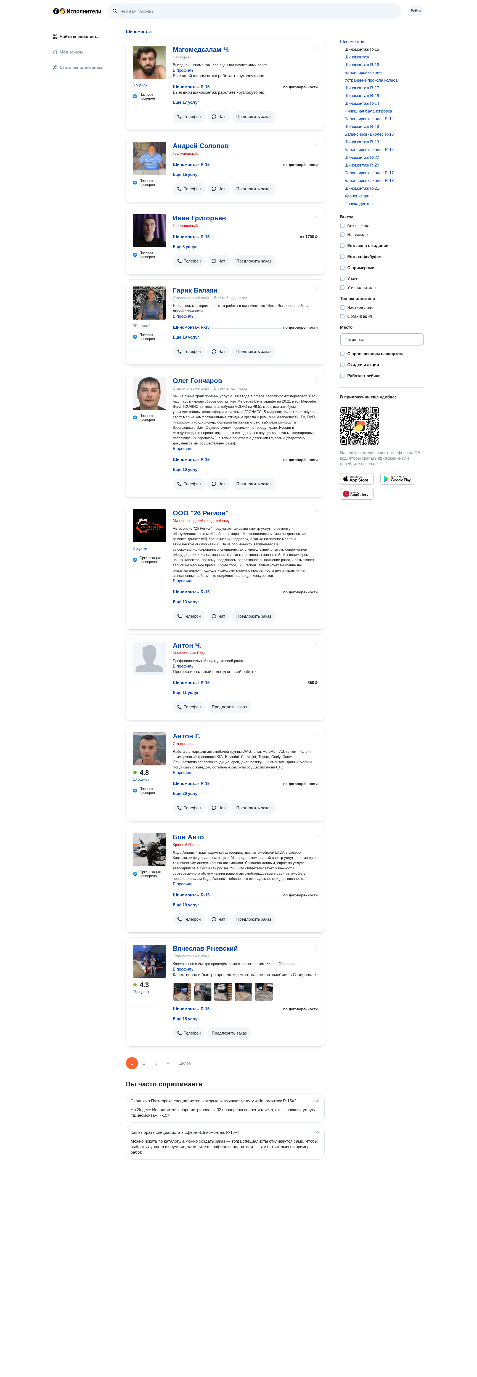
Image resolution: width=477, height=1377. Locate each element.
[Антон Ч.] (149, 658)
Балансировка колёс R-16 (369, 134)
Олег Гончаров (197, 380)
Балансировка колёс (364, 72)
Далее (185, 1063)
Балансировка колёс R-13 (369, 180)
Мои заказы (71, 52)
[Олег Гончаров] (149, 393)
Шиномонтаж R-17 (361, 87)
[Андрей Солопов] (149, 158)
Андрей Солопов (201, 145)
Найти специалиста (79, 36)
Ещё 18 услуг (186, 1018)
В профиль (183, 70)
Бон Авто (188, 837)
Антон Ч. (187, 645)
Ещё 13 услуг (186, 601)
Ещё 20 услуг (186, 793)
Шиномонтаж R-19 (361, 126)
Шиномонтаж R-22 (361, 157)
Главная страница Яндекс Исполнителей (77, 11)
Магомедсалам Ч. (201, 49)
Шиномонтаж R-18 (361, 95)
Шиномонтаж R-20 (361, 165)
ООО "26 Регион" (201, 513)
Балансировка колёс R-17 (369, 172)
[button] (189, 117)
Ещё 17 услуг (186, 102)
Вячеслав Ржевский (205, 948)
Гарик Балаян (195, 290)
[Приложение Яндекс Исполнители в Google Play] (397, 479)
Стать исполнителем (81, 67)
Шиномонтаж (352, 41)
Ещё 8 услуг (185, 246)
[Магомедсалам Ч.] (149, 62)
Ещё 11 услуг (186, 692)
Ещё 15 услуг (186, 174)
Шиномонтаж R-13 (361, 142)
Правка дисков (358, 203)
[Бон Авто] (149, 849)
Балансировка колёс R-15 (369, 149)
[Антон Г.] (149, 748)
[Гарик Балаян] (149, 303)
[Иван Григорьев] (149, 230)
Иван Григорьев (199, 218)
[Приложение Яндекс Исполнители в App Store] (357, 479)
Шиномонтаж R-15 (191, 86)
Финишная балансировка (368, 111)
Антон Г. (186, 736)
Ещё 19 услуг (186, 337)
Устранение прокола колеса (371, 80)
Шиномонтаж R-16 (361, 64)
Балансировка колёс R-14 (369, 118)
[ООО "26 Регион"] (149, 525)
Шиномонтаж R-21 (361, 188)
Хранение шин (358, 196)
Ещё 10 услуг (186, 469)
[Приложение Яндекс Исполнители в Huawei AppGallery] (357, 494)
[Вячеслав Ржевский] (149, 961)
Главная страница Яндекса (56, 11)
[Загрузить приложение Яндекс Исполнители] (382, 426)
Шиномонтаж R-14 (361, 103)
